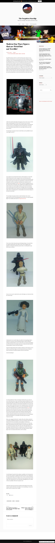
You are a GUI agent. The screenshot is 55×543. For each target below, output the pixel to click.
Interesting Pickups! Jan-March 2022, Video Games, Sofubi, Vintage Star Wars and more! (45, 67)
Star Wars (23, 53)
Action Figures (12, 53)
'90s (9, 53)
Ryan (15, 52)
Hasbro (17, 53)
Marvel (20, 53)
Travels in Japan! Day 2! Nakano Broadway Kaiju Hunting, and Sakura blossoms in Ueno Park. (45, 49)
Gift (40, 1)
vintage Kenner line (22, 198)
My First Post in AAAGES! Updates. (45, 59)
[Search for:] (45, 90)
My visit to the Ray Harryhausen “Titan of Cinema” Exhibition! (45, 63)
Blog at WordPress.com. (27, 541)
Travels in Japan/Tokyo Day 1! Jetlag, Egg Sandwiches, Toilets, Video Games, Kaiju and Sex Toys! (45, 54)
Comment (30, 525)
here (28, 407)
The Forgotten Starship (27, 18)
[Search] (50, 90)
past (19, 183)
